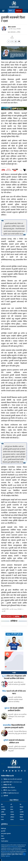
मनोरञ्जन (12, 815)
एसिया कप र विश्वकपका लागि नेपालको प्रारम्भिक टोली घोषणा (14, 677)
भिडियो (21, 817)
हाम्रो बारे (6, 796)
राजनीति (21, 812)
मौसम (2, 836)
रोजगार (12, 820)
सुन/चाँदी (3, 831)
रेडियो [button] (10, 11)
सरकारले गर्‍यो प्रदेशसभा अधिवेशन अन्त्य (14, 741)
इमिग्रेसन (12, 817)
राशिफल (22, 815)
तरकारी (2, 839)
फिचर (2, 817)
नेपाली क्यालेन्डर (4, 841)
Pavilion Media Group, (12, 846)
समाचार (3, 807)
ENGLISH (18, 11)
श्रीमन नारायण (12, 27)
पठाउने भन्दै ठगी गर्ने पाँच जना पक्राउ (14, 692)
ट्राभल (11, 807)
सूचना (21, 810)
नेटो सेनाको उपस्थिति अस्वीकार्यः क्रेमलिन (14, 709)
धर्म (11, 804)
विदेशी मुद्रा (3, 829)
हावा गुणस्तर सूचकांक (6, 834)
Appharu (7, 856)
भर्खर (14, 673)
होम (2, 804)
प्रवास (2, 820)
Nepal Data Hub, (6, 851)
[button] (24, 854)
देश (20, 804)
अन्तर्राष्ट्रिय (3, 810)
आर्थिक (2, 812)
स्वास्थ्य (12, 812)
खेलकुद (21, 807)
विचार (11, 810)
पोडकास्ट (22, 820)
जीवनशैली (3, 815)
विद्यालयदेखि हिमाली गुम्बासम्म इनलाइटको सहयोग (14, 726)
